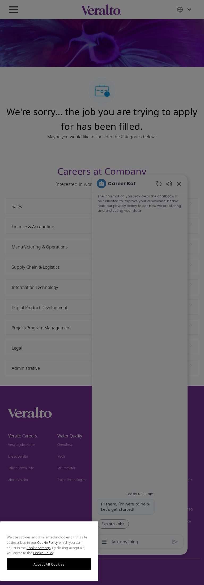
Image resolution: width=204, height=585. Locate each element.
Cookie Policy (47, 542)
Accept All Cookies (49, 564)
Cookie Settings (38, 547)
